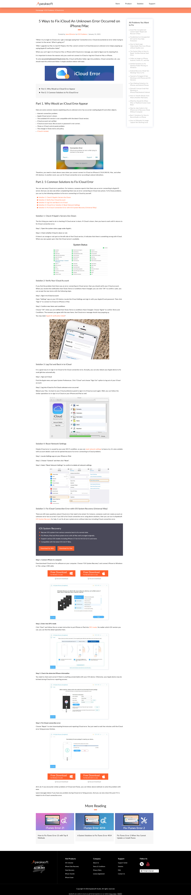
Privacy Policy (97, 870)
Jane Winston (70, 34)
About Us (96, 863)
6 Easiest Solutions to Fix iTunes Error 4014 (94, 836)
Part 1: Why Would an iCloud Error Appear (58, 89)
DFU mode (93, 627)
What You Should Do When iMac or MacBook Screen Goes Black (140, 103)
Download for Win (47, 548)
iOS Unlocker (69, 863)
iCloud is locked (42, 131)
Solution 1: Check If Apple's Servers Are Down (55, 197)
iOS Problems (49, 10)
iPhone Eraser (69, 877)
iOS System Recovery (43, 519)
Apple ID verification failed (55, 316)
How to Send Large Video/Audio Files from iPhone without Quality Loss (140, 46)
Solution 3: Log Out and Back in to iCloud (53, 202)
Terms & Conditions (99, 866)
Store (117, 4)
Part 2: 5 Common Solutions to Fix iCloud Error (59, 93)
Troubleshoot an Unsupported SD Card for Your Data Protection (140, 39)
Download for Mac (66, 548)
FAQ (119, 870)
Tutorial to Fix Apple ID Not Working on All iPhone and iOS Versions (140, 78)
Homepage (39, 10)
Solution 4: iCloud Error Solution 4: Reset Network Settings (59, 205)
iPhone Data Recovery (72, 866)
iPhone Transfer (70, 874)
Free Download (59, 572)
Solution (140, 4)
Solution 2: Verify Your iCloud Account (52, 200)
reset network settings (93, 449)
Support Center (122, 863)
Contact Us (121, 874)
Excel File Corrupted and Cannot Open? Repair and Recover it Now (138, 31)
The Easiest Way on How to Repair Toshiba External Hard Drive (139, 53)
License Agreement (99, 874)
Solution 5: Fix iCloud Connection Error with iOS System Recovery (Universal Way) (67, 207)
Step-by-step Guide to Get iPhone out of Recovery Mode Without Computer (140, 110)
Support (152, 4)
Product (128, 4)
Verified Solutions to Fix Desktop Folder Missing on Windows (139, 65)
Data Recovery (69, 870)
